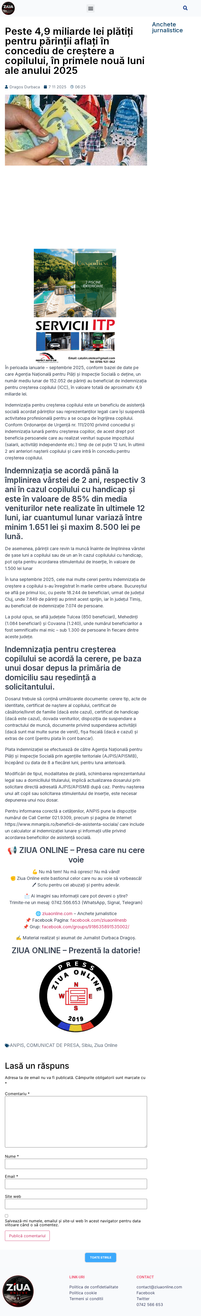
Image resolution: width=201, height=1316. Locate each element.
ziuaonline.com (57, 913)
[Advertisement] (76, 209)
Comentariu (17, 1094)
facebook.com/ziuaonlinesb (98, 920)
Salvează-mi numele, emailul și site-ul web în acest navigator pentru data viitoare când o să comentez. (73, 1223)
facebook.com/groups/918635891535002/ (85, 926)
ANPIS (17, 1045)
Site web (13, 1196)
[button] (91, 8)
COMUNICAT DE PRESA (52, 1045)
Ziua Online (105, 1045)
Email (11, 1176)
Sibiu (87, 1045)
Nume (12, 1156)
